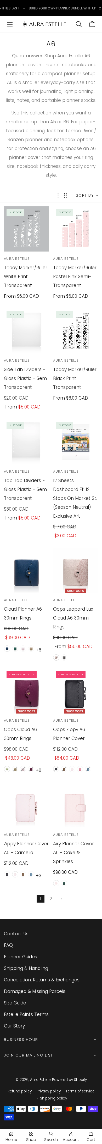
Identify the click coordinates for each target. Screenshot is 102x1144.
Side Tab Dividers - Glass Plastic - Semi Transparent (26, 378)
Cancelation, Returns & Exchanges (42, 980)
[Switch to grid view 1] (58, 195)
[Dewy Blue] (88, 769)
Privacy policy (49, 1091)
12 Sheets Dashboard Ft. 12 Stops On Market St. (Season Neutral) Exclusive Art (75, 498)
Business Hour (21, 1039)
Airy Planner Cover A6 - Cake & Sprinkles (73, 853)
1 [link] (40, 899)
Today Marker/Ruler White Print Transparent (25, 276)
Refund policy (20, 1091)
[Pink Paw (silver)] (56, 657)
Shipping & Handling (26, 968)
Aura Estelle (40, 1079)
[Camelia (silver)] (23, 648)
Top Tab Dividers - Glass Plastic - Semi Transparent (26, 489)
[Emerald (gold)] (15, 648)
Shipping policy (53, 1098)
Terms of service (80, 1091)
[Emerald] (64, 883)
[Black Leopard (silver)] (64, 657)
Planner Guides (20, 957)
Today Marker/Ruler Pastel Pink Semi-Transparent (75, 276)
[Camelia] (23, 769)
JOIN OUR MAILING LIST (28, 1055)
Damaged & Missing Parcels (34, 991)
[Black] (56, 769)
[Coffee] (64, 769)
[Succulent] (7, 769)
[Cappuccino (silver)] (31, 648)
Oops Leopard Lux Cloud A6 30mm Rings (73, 618)
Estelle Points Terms (26, 1014)
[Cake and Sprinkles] (56, 883)
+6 (38, 650)
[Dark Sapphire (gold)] (7, 648)
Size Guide (15, 1003)
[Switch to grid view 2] (65, 195)
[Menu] (9, 24)
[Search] (78, 24)
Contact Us (16, 934)
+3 (38, 875)
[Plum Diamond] (31, 769)
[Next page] (61, 899)
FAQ (8, 945)
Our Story (14, 1026)
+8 (38, 770)
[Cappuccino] (15, 769)
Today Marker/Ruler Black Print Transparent (75, 378)
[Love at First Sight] (80, 769)
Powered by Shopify (69, 1079)
